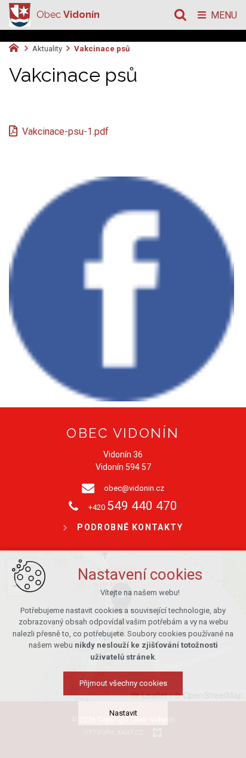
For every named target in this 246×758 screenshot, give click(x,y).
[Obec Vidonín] (19, 15)
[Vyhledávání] (180, 15)
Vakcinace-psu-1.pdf (65, 131)
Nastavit (123, 713)
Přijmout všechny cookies (123, 683)
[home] (16, 46)
